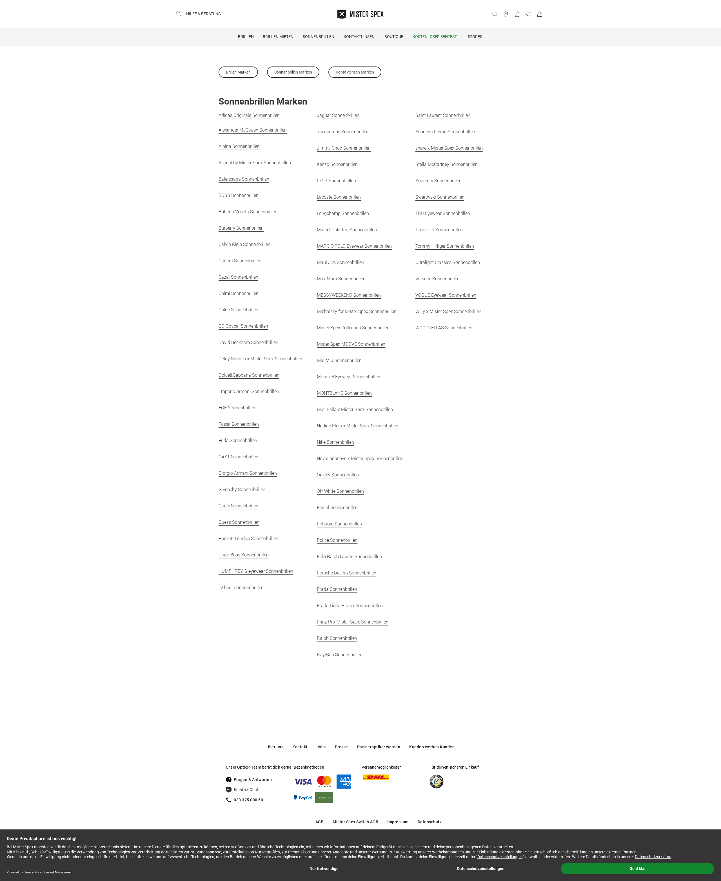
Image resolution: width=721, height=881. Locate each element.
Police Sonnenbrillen (337, 540)
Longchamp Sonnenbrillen (343, 213)
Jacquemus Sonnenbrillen (343, 131)
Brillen (246, 36)
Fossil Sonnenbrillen (239, 424)
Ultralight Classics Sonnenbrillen (447, 262)
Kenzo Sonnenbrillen (337, 164)
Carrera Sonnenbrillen (240, 261)
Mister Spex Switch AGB (355, 822)
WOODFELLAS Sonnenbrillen (443, 328)
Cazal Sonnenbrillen (238, 277)
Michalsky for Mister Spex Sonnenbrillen (357, 311)
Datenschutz (430, 822)
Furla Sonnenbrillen (238, 440)
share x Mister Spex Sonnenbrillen (449, 148)
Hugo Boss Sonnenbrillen (244, 555)
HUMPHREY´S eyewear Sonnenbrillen (256, 571)
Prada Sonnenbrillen (337, 589)
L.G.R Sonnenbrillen (336, 180)
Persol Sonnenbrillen (337, 507)
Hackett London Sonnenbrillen (248, 538)
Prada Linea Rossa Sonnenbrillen (350, 605)
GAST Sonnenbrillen (238, 457)
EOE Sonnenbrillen (237, 408)
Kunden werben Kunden (432, 747)
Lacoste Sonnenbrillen (339, 197)
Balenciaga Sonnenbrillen (244, 179)
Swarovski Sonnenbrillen (439, 197)
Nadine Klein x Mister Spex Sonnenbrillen (357, 426)
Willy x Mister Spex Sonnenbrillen (448, 311)
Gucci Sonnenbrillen (238, 506)
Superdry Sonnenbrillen (438, 180)
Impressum (398, 822)
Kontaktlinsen (359, 36)
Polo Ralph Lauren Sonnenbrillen (349, 556)
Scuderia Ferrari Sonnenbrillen (445, 131)
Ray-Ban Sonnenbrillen (339, 654)
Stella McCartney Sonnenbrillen (446, 164)
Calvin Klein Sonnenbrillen (244, 244)
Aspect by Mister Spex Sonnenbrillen (255, 162)
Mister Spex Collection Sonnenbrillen (353, 328)
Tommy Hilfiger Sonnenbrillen (444, 246)
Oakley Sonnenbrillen (338, 475)
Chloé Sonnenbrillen (238, 310)
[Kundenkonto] (517, 14)
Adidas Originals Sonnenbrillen (249, 115)
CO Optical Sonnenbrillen (243, 326)
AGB (319, 822)
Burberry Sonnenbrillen (241, 228)
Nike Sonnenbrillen (335, 442)
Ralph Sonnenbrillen (337, 638)
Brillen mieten (278, 36)
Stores (475, 36)
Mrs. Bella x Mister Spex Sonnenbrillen (355, 409)
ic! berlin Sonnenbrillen (241, 587)
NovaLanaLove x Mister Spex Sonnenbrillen (360, 458)
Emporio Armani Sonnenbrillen (249, 391)
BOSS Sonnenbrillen (239, 195)
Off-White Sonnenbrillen (340, 491)
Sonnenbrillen (318, 36)
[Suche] (494, 14)
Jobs (321, 747)
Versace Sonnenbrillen (437, 279)
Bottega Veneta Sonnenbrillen (248, 211)
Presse (341, 747)
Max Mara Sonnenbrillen (341, 279)
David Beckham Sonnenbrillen (248, 342)
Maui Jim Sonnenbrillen (340, 262)
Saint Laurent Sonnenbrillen (442, 115)
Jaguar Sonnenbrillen (338, 115)
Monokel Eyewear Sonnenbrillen (348, 377)
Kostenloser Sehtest (435, 36)
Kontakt (300, 747)
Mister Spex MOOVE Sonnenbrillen (351, 344)
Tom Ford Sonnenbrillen (439, 230)
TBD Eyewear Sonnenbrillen (442, 213)
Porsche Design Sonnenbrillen (346, 573)
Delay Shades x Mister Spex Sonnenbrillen (260, 359)
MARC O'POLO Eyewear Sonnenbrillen (354, 246)
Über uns (274, 747)
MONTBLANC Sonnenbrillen (344, 393)
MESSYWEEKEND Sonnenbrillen (349, 295)
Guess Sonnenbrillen (239, 522)
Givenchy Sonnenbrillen (242, 489)
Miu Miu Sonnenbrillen (339, 360)
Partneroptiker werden (378, 747)
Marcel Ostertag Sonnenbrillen (347, 230)
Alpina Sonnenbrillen (239, 146)
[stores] (505, 14)
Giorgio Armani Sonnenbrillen (248, 473)
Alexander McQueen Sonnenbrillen (253, 130)
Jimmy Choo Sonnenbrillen (344, 148)
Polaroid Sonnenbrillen (339, 524)
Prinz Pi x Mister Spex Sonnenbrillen (352, 622)
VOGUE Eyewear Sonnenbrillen (445, 295)
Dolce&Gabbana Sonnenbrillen (249, 375)
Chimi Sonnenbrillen (239, 293)
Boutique (393, 36)
